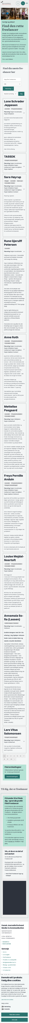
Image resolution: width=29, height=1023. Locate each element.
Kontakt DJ (6, 942)
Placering (8, 88)
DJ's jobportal (6, 970)
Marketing (7, 1006)
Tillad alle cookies (14, 1014)
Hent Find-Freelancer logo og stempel (14, 874)
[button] (27, 3)
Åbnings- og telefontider (9, 965)
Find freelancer (7, 957)
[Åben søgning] (23, 3)
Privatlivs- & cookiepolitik (9, 960)
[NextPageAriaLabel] (14, 759)
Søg (21, 94)
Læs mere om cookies (7, 999)
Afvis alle (14, 1020)
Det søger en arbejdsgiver (13, 912)
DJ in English (6, 954)
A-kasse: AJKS (7, 967)
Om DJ (4, 952)
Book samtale (7, 944)
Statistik (7, 1009)
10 (11, 759)
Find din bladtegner (12, 776)
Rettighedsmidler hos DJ (9, 962)
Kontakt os (11, 841)
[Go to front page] (7, 3)
